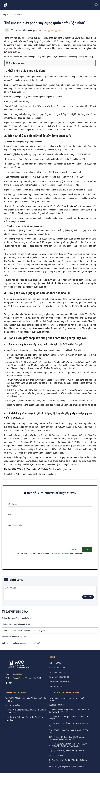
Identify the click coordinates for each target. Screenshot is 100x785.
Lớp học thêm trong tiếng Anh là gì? (16, 624)
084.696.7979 (60, 668)
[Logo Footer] (17, 664)
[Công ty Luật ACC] (5, 5)
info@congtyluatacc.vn (61, 682)
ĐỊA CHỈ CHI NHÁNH (12, 705)
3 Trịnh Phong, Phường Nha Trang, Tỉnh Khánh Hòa (66, 767)
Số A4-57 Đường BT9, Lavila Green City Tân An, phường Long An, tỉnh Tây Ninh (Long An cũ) (68, 738)
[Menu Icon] (89, 5)
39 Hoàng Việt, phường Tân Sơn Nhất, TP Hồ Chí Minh (24, 678)
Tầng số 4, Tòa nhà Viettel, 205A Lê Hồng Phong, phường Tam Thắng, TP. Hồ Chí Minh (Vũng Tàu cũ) (68, 745)
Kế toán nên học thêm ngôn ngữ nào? (16, 637)
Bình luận (88, 597)
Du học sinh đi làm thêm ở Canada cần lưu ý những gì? (23, 630)
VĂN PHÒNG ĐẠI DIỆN (57, 705)
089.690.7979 (58, 686)
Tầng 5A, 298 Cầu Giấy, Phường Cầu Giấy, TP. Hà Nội (67, 751)
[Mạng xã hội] (6, 683)
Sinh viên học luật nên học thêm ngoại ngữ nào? (21, 643)
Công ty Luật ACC (18, 30)
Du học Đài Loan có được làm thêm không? (18, 618)
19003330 (58, 663)
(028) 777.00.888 (63, 677)
